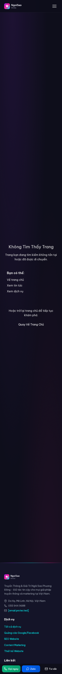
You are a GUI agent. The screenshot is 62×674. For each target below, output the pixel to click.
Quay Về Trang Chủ (31, 324)
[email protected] (18, 610)
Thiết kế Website (13, 651)
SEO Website (11, 638)
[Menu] (54, 6)
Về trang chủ (15, 279)
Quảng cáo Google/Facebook (21, 632)
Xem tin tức (14, 285)
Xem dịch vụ (15, 291)
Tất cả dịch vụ (12, 626)
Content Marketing (14, 645)
